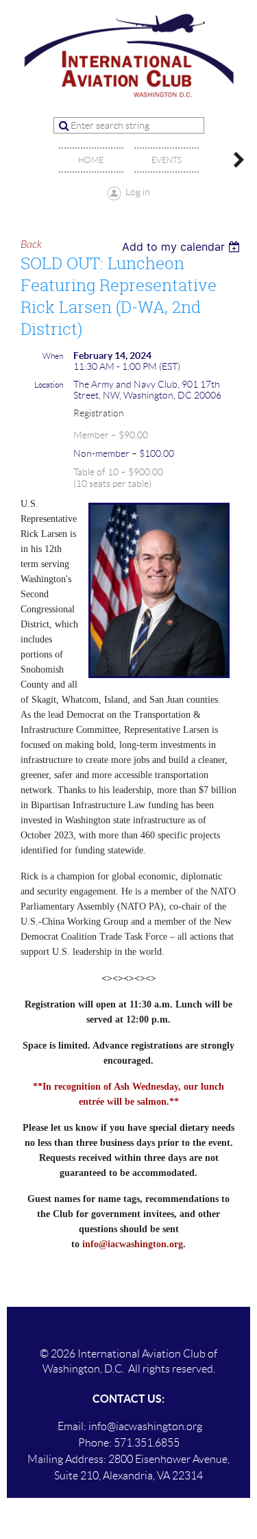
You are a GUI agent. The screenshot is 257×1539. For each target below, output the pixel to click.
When (52, 355)
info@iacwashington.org (132, 1244)
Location (48, 384)
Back (31, 244)
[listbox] (182, 246)
